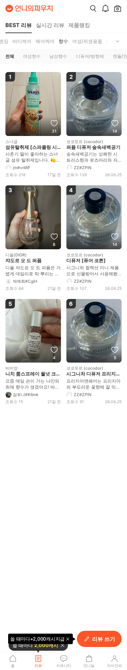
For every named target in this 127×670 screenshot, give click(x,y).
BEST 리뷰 (18, 25)
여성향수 (32, 56)
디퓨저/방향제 (90, 56)
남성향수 (58, 56)
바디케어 (22, 41)
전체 (9, 56)
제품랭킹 (79, 25)
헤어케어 (45, 41)
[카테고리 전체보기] (117, 41)
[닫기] (62, 645)
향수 (63, 41)
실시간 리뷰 (50, 25)
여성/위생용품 (87, 41)
